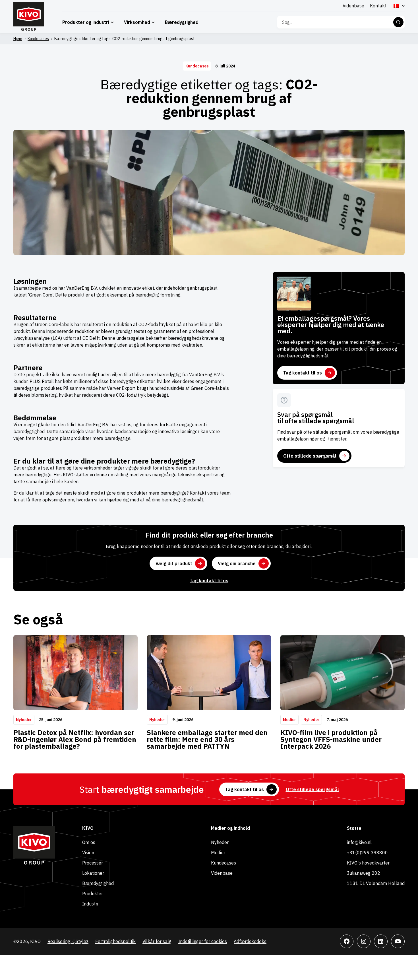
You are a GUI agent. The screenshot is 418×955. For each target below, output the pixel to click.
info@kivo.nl (359, 842)
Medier (218, 852)
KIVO (88, 828)
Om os (88, 842)
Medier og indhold (230, 828)
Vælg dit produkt (174, 563)
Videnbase (353, 5)
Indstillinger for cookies (202, 941)
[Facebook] (346, 941)
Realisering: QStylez (67, 941)
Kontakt (378, 5)
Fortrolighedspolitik (115, 941)
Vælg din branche (237, 563)
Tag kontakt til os (302, 373)
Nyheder (220, 842)
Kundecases (38, 38)
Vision (88, 852)
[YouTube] (398, 941)
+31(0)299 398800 (367, 852)
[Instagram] (364, 941)
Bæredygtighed (181, 22)
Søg (398, 22)
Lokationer (93, 873)
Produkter (92, 893)
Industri (90, 904)
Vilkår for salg (156, 941)
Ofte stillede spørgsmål (309, 456)
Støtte (354, 828)
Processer (92, 863)
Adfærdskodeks (250, 941)
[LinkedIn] (381, 941)
